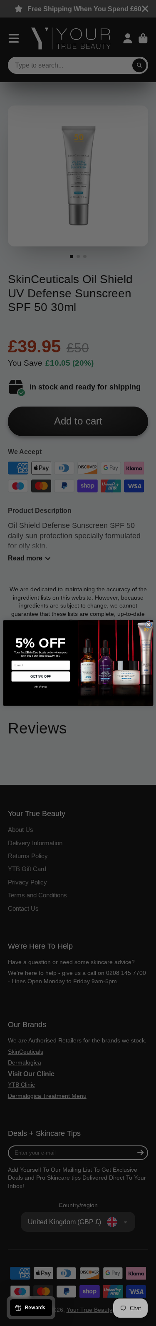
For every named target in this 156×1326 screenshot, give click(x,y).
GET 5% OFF (40, 676)
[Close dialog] (148, 625)
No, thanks (40, 686)
